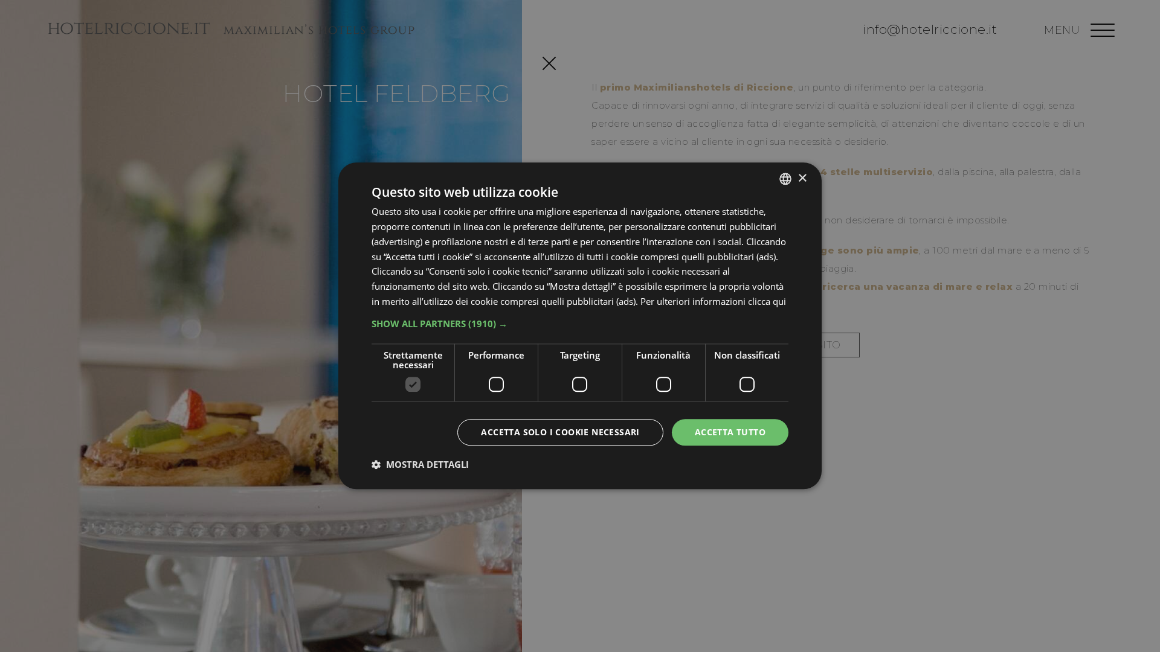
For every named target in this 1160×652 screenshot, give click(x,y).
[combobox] (785, 179)
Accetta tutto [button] (730, 432)
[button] (580, 323)
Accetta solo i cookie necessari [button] (560, 432)
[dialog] (580, 325)
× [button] (802, 178)
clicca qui (767, 301)
